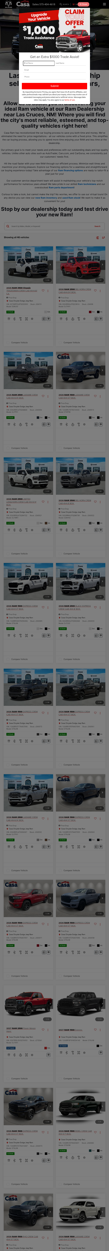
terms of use (70, 100)
